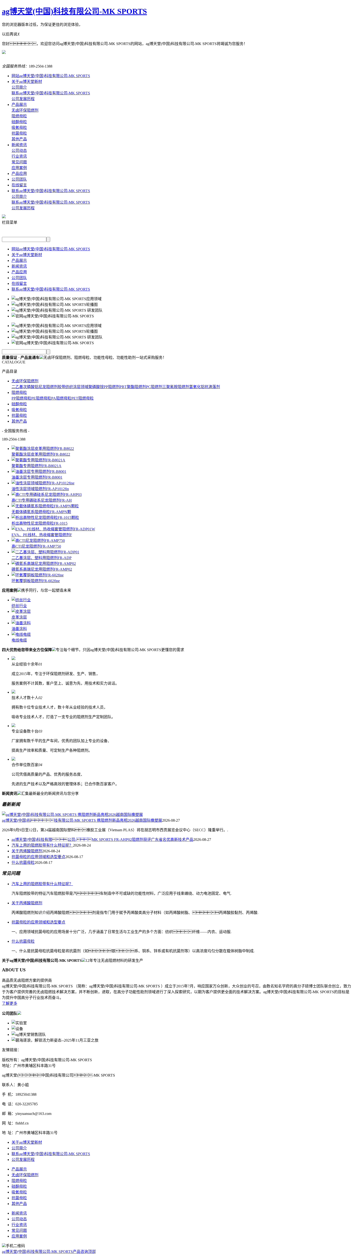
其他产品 (19, 139)
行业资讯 (19, 156)
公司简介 (19, 87)
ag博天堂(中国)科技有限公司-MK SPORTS (74, 11)
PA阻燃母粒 (61, 398)
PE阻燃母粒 (41, 398)
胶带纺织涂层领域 (73, 387)
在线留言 (19, 185)
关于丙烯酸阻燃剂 (27, 851)
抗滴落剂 (212, 387)
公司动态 (19, 151)
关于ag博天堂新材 (27, 82)
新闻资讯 (19, 145)
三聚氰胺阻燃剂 (175, 387)
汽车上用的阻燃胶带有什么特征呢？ (42, 845)
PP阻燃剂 (112, 387)
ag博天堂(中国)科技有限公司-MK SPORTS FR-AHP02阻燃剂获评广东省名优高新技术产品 (102, 839)
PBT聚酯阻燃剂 (133, 387)
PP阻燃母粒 (21, 398)
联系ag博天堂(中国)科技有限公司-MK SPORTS (51, 93)
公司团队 (19, 179)
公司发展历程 (23, 99)
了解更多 (9, 1003)
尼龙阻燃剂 (48, 387)
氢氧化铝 (197, 387)
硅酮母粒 (19, 122)
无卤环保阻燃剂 (25, 110)
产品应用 (19, 174)
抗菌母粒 (19, 133)
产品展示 (19, 105)
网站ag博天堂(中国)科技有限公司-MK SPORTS (51, 76)
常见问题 (19, 162)
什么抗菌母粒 (23, 862)
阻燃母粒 (19, 116)
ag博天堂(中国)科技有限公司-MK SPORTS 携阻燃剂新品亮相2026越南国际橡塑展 (82, 820)
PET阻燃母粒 (82, 398)
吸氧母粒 (19, 128)
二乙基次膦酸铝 (25, 387)
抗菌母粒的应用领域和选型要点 (38, 857)
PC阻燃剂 (154, 387)
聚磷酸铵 (96, 387)
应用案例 (19, 168)
